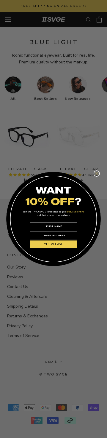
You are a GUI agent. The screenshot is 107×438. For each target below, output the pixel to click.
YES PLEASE (53, 244)
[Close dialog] (97, 174)
